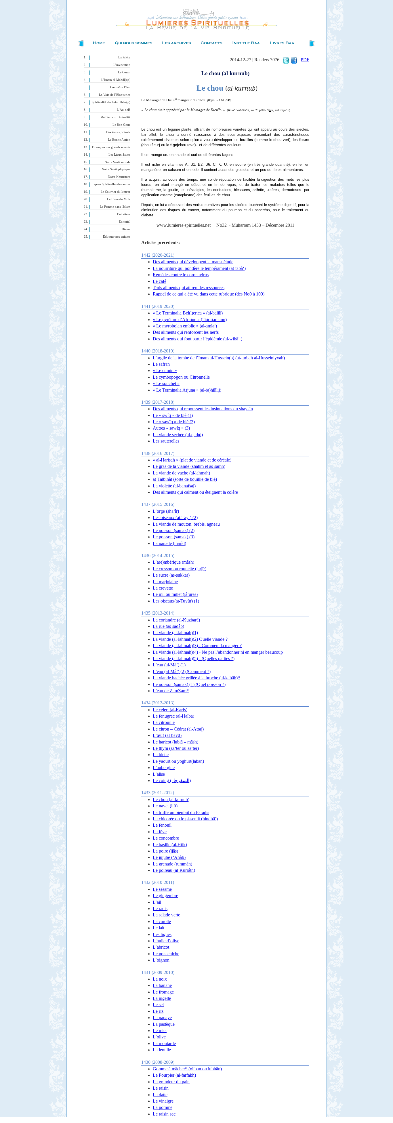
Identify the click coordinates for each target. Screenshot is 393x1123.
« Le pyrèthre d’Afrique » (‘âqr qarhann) (190, 319)
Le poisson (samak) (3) (173, 536)
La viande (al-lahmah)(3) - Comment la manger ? (197, 645)
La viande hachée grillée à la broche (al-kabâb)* (196, 677)
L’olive (159, 1036)
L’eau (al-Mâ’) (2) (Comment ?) (182, 671)
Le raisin (161, 1088)
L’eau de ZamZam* (171, 690)
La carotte (162, 921)
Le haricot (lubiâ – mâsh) (175, 741)
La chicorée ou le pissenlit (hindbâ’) (185, 818)
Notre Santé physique (116, 169)
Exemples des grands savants (111, 147)
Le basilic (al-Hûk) (170, 844)
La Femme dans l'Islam (115, 206)
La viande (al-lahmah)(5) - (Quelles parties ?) (193, 658)
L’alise (159, 774)
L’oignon (161, 960)
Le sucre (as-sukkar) (171, 575)
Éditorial (124, 221)
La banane (162, 985)
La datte (160, 1094)
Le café (159, 281)
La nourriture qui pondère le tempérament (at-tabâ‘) (199, 268)
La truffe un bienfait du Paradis (181, 812)
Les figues (162, 934)
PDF (305, 59)
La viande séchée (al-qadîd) (178, 434)
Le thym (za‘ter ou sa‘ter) (176, 748)
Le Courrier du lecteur (115, 191)
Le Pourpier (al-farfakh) (174, 1075)
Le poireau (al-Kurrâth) (174, 870)
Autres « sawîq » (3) (171, 428)
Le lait (158, 927)
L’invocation (121, 64)
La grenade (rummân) (172, 863)
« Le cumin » (165, 370)
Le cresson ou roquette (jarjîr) (179, 568)
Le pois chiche (166, 953)
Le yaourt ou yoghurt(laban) (178, 761)
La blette (161, 754)
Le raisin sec (164, 1113)
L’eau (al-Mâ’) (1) (169, 664)
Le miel (160, 1030)
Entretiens (123, 214)
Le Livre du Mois (118, 199)
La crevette (163, 588)
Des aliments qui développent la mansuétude (193, 261)
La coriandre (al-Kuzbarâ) (176, 619)
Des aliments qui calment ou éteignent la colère (195, 492)
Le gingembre (165, 895)
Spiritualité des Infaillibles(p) (111, 102)
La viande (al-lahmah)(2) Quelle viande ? (190, 639)
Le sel (158, 1004)
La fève (160, 831)
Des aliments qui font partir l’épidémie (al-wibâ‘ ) (197, 338)
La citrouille (164, 722)
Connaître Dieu (120, 87)
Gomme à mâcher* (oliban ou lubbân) (187, 1068)
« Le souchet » (166, 383)
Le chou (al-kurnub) (171, 799)
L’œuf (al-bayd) (167, 735)
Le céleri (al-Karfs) (170, 709)
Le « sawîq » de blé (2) (174, 421)
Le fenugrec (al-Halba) (173, 716)
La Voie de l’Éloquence (114, 94)
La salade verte (166, 914)
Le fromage (163, 991)
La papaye (162, 1017)
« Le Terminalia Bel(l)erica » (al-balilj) (188, 312)
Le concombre (166, 838)
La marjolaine (165, 581)
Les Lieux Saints (119, 154)
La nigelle (162, 998)
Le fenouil (162, 825)
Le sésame (162, 889)
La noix (160, 979)
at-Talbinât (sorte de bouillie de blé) (185, 479)
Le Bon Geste (121, 124)
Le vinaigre (163, 1101)
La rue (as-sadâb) (168, 626)
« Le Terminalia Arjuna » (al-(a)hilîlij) (187, 390)
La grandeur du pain (171, 1081)
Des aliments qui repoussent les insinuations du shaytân (203, 408)
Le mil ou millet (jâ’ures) (175, 594)
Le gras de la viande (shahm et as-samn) (189, 466)
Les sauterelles (166, 440)
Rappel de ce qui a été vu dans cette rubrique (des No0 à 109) (208, 293)
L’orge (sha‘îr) (166, 511)
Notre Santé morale (117, 162)
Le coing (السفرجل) (172, 780)
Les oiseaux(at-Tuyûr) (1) (176, 600)
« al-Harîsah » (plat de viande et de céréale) (192, 459)
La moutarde (164, 1043)
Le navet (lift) (165, 805)
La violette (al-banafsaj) (174, 485)
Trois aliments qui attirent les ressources (188, 287)
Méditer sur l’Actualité (115, 117)
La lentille (162, 1049)
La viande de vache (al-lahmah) (181, 472)
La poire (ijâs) (165, 851)
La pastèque (164, 1024)
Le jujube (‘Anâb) (169, 857)
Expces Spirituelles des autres (110, 184)
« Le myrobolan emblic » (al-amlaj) (185, 325)
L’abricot (161, 947)
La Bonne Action (119, 139)
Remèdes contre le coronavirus (181, 274)
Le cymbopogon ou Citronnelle (181, 377)
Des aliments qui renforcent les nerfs (186, 332)
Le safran (161, 364)
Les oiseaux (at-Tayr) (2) (175, 517)
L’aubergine (164, 767)
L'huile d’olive (166, 940)
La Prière (124, 57)
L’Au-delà (123, 109)
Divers (126, 229)
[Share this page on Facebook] (294, 59)
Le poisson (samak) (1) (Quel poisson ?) (189, 684)
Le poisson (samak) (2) (173, 530)
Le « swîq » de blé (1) (173, 415)
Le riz (158, 1011)
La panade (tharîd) (169, 543)
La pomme (162, 1107)
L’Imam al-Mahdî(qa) (115, 79)
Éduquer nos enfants (116, 236)
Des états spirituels (118, 132)
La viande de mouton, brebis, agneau (186, 524)
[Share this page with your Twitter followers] (286, 59)
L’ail (157, 902)
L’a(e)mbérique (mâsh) (173, 562)
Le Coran (124, 72)
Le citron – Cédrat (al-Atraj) (178, 729)
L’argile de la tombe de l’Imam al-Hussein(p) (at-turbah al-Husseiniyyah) (219, 357)
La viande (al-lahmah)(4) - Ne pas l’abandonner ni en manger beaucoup (218, 652)
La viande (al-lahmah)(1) (175, 632)
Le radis (160, 908)
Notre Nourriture (119, 176)
